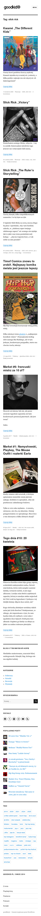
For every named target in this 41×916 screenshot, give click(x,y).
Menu (35, 7)
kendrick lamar (21, 837)
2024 (23, 811)
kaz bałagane (9, 837)
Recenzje (17, 92)
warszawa (22, 858)
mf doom (27, 635)
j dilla (6, 832)
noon (6, 845)
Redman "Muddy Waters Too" (20, 748)
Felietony (15, 356)
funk (21, 824)
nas (31, 160)
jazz (22, 828)
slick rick (28, 92)
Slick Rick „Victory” (16, 102)
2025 (23, 92)
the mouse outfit (29, 527)
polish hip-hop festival (28, 849)
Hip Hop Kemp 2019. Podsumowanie (23, 773)
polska (6, 853)
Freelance (6, 896)
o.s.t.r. (12, 845)
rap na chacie (15, 853)
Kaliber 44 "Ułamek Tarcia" (19, 786)
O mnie (5, 886)
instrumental (8, 828)
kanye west (21, 832)
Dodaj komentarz (12, 162)
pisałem (22, 334)
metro (21, 841)
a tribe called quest (10, 816)
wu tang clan (11, 530)
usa (15, 858)
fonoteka (14, 824)
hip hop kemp (30, 824)
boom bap (23, 816)
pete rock (27, 845)
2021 (17, 811)
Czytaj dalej (7, 86)
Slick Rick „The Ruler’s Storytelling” (18, 172)
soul (24, 853)
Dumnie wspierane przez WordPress (23, 912)
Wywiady (8, 684)
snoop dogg (18, 253)
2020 (23, 250)
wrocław (7, 862)
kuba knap (32, 837)
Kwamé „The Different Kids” (17, 30)
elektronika (26, 820)
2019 (6, 811)
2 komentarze (27, 253)
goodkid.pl (6, 912)
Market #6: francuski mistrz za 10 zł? (16, 368)
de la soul (32, 816)
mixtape (5, 253)
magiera (14, 841)
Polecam (6, 901)
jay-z (35, 250)
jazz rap (28, 828)
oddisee (19, 845)
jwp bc (12, 832)
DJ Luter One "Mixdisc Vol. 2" (20, 736)
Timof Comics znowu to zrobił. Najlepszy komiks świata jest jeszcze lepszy (20, 264)
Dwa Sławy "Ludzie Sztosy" (19, 753)
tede (29, 853)
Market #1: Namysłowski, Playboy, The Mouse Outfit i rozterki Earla (20, 449)
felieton (6, 824)
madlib (6, 841)
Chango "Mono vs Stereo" (19, 742)
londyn (27, 160)
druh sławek (15, 820)
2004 (23, 635)
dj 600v (6, 820)
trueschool (7, 858)
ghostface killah (24, 356)
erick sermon (29, 250)
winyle (5, 530)
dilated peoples (23, 436)
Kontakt (6, 906)
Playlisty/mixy (8, 891)
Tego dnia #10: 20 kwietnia (15, 540)
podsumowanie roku (11, 849)
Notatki (15, 436)
